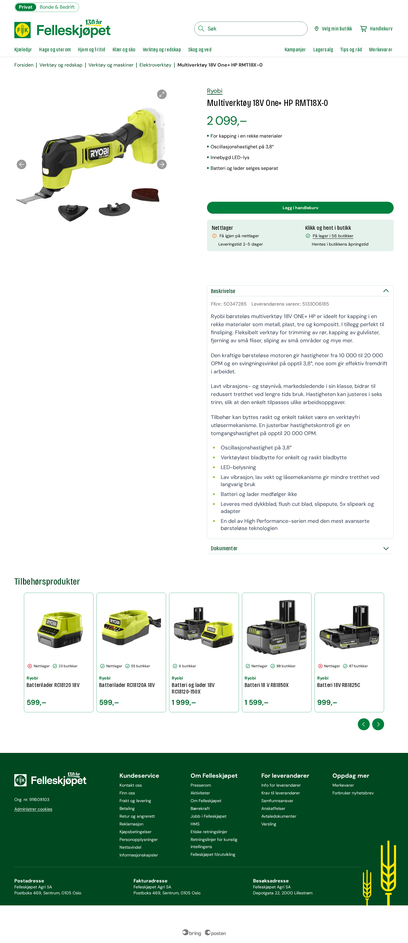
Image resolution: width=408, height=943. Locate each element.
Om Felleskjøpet (206, 800)
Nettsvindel (130, 847)
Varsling (268, 824)
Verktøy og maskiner (111, 65)
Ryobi (215, 90)
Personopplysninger (138, 839)
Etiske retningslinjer (209, 831)
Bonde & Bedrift (57, 7)
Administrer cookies (33, 809)
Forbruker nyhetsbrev (353, 793)
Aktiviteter (200, 793)
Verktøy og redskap (60, 65)
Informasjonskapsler (138, 855)
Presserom (201, 785)
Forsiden (23, 65)
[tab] (23, 49)
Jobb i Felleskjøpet (208, 816)
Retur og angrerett (137, 816)
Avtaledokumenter (278, 816)
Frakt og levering (135, 800)
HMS (195, 824)
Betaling (127, 808)
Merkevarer (343, 785)
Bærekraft (200, 808)
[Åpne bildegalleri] (162, 94)
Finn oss (127, 793)
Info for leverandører (281, 785)
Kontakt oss (130, 785)
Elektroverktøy (155, 65)
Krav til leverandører (280, 793)
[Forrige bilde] (21, 164)
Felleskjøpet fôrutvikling (213, 854)
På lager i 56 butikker (333, 235)
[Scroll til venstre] (364, 724)
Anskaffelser (273, 808)
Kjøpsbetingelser (135, 831)
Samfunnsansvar (277, 800)
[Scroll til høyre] (378, 724)
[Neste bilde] (162, 164)
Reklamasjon (131, 824)
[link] (295, 49)
